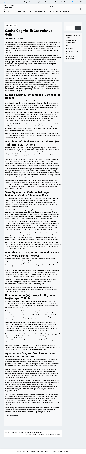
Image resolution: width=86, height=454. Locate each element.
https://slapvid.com (11, 415)
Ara (67, 25)
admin (21, 38)
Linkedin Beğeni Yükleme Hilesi (50, 7)
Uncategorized (11, 25)
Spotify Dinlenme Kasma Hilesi (60, 11)
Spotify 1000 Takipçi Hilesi (37, 11)
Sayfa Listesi (20, 11)
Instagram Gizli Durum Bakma (26, 7)
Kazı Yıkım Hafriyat (9, 6)
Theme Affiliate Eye (45, 452)
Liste (66, 7)
